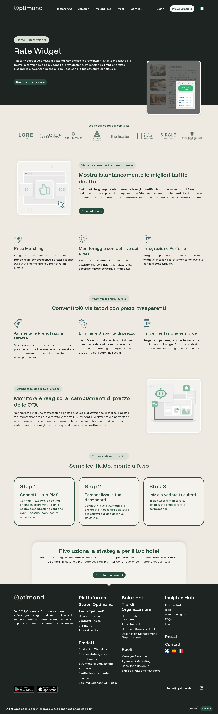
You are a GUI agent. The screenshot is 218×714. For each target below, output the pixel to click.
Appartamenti (131, 624)
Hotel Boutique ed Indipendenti (134, 617)
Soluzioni (84, 8)
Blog (168, 609)
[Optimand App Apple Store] (47, 689)
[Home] (28, 8)
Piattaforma (64, 8)
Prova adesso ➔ (91, 211)
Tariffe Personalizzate (94, 673)
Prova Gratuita (182, 8)
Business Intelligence (93, 654)
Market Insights (175, 614)
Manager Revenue (134, 656)
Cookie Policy (84, 708)
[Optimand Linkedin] (201, 688)
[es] (174, 651)
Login (160, 8)
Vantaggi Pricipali (90, 620)
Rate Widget (87, 668)
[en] (167, 651)
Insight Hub (103, 8)
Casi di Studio (174, 605)
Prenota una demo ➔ (30, 82)
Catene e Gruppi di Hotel (138, 629)
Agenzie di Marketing (136, 661)
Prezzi (121, 8)
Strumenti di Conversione (96, 663)
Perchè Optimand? (91, 611)
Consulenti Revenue (135, 666)
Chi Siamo (85, 625)
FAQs (168, 619)
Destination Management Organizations (139, 635)
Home (21, 40)
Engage (84, 678)
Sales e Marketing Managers (141, 670)
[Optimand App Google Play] (24, 689)
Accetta (206, 708)
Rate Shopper (88, 659)
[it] (181, 651)
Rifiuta (194, 708)
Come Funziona (89, 616)
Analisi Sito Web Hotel (93, 649)
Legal (168, 624)
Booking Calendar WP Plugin (98, 682)
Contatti (136, 8)
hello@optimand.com (181, 688)
